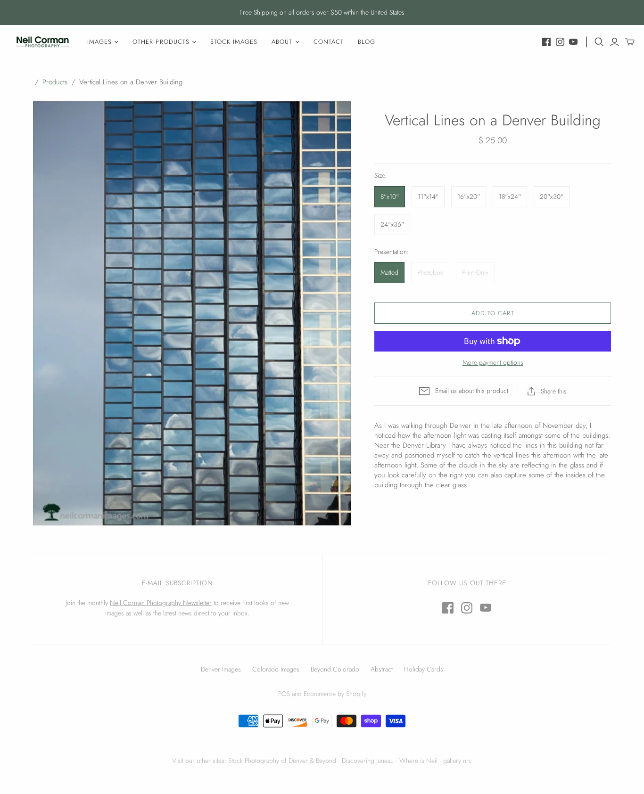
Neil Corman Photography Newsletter (161, 602)
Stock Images (233, 41)
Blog (366, 41)
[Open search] (599, 42)
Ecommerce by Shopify (335, 693)
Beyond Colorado (335, 669)
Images (99, 41)
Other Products (161, 41)
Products (54, 82)
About (282, 41)
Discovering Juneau (368, 760)
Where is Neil (418, 760)
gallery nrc (457, 760)
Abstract (382, 669)
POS (284, 693)
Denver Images (221, 669)
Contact (329, 41)
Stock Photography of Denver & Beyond (282, 760)
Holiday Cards (423, 669)
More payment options (492, 362)
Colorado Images (275, 669)
